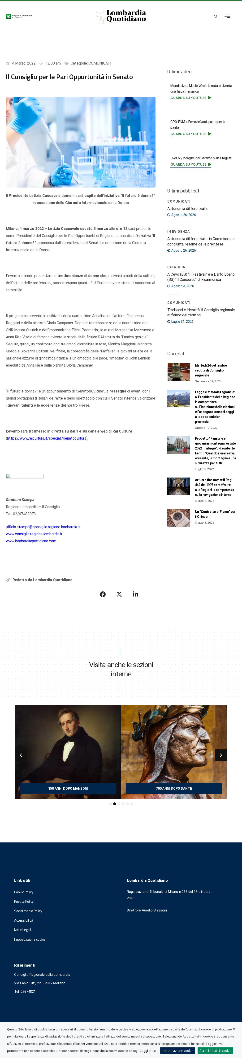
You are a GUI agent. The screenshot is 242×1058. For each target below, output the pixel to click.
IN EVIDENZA (178, 231)
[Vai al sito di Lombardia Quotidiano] (121, 16)
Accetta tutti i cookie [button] (215, 1050)
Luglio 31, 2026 (182, 321)
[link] (190, 97)
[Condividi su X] (119, 594)
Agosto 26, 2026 (183, 215)
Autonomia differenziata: (187, 208)
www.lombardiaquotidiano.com (31, 541)
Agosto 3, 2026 (182, 286)
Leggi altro (148, 1051)
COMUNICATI (100, 63)
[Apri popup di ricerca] (216, 17)
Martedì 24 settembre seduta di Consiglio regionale (211, 370)
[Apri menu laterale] (227, 16)
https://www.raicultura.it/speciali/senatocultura (46, 438)
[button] (21, 755)
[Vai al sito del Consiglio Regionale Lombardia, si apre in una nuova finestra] (44, 16)
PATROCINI (177, 267)
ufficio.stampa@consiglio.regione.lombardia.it (43, 527)
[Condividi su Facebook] (103, 594)
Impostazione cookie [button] (30, 939)
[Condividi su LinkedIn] (136, 594)
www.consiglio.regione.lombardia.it (34, 534)
